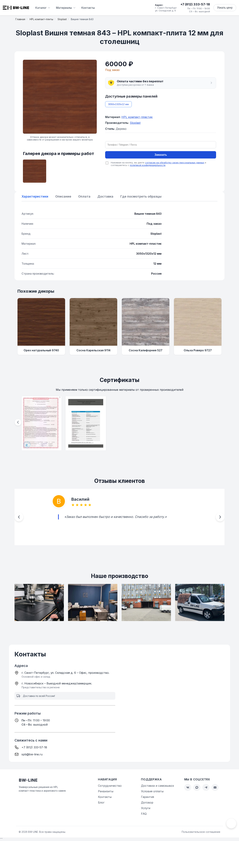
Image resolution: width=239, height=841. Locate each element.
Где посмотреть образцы (140, 196)
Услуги (145, 808)
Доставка (105, 196)
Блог (101, 802)
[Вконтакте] (187, 787)
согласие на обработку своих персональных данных (174, 162)
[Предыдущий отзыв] (19, 517)
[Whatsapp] (196, 787)
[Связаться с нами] (231, 823)
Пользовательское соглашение (201, 831)
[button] (160, 83)
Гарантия (147, 797)
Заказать (160, 154)
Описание (63, 196)
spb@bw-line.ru (32, 754)
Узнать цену (225, 7)
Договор (147, 802)
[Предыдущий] (18, 422)
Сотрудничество (110, 785)
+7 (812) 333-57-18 (195, 4)
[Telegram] (205, 787)
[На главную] (16, 8)
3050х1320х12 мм (118, 104)
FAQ (144, 813)
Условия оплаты (152, 791)
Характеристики (35, 196)
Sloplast (135, 123)
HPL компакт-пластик (137, 117)
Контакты (88, 7)
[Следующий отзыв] (220, 517)
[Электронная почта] (215, 787)
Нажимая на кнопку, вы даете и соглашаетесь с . (158, 164)
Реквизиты (105, 791)
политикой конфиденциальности (147, 165)
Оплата (84, 196)
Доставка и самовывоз (157, 785)
